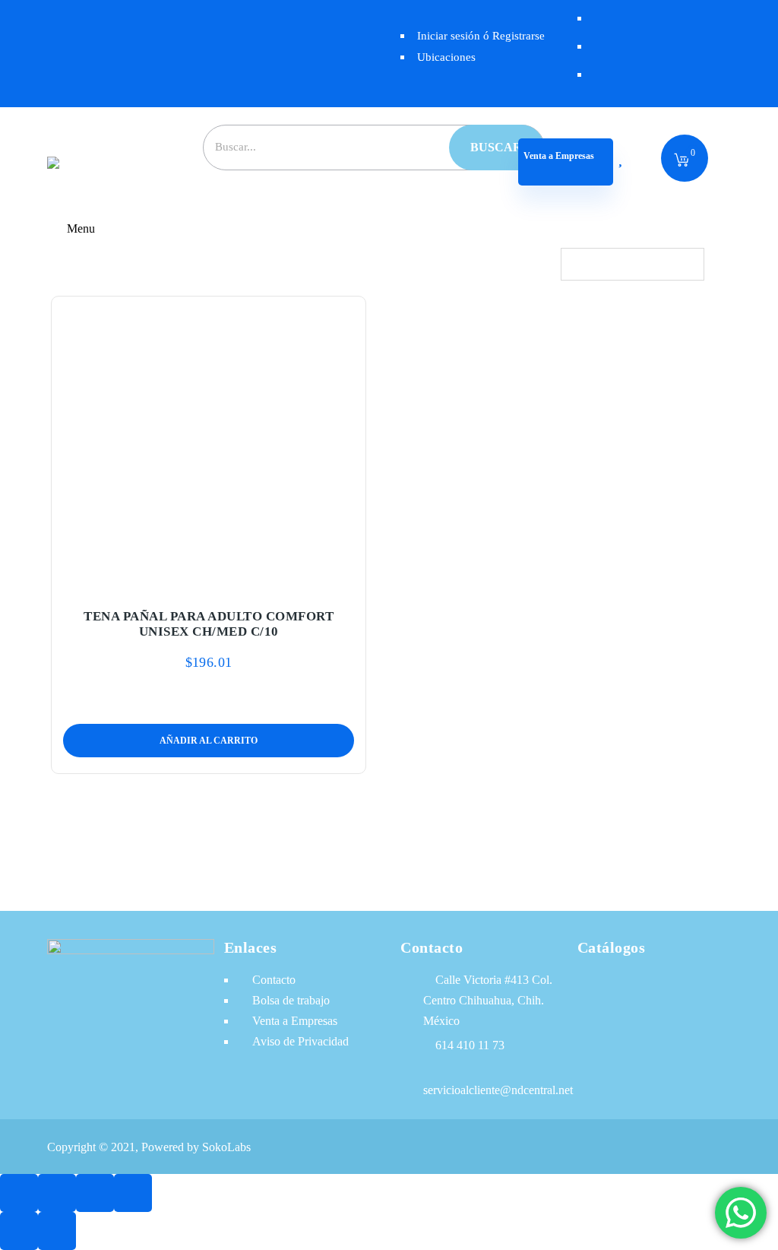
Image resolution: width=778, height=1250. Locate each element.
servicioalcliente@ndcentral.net (498, 1089)
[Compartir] (95, 1193)
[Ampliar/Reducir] (19, 1193)
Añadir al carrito (173, 579)
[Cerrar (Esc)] (133, 1193)
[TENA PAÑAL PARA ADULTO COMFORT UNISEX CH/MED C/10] (209, 443)
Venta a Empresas (558, 156)
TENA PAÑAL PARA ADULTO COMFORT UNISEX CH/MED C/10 (209, 624)
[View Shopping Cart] (681, 161)
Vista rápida (244, 579)
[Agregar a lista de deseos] (208, 579)
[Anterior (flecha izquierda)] (19, 1231)
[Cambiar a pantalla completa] (57, 1193)
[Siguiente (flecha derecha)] (57, 1231)
